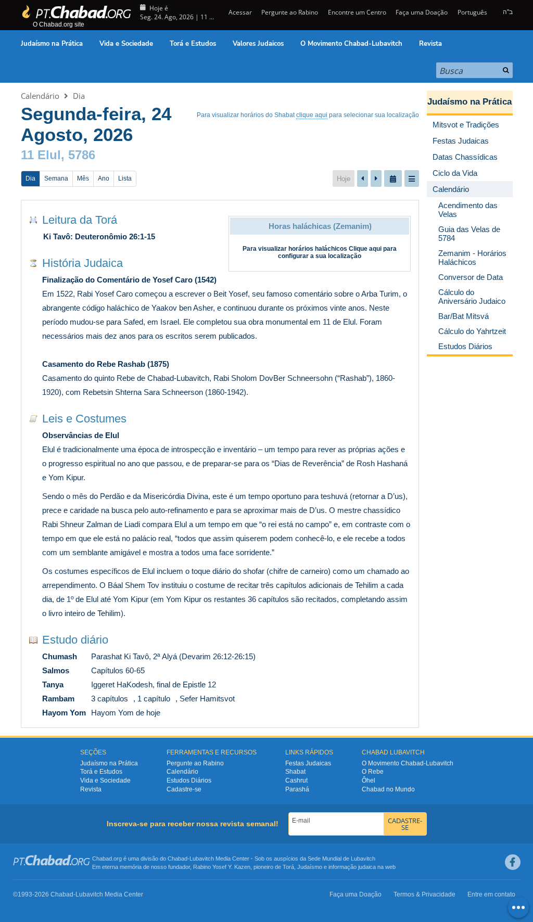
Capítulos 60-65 (118, 670)
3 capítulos (109, 698)
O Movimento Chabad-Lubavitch (351, 43)
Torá (288, 867)
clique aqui (311, 115)
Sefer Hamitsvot (207, 698)
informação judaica (352, 867)
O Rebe (373, 771)
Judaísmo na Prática (52, 43)
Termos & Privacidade (424, 894)
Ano (103, 178)
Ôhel (368, 780)
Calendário (40, 96)
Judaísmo (309, 867)
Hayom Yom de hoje (125, 712)
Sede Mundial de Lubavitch (341, 858)
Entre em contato (491, 894)
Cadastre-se (184, 789)
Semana (56, 178)
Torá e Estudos (193, 43)
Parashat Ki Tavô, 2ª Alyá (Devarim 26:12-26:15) (173, 656)
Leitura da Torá (79, 219)
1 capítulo (153, 698)
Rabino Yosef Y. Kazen (221, 867)
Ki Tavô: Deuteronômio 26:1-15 (99, 236)
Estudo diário (75, 639)
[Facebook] (513, 862)
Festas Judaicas (308, 763)
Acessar (239, 12)
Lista (125, 178)
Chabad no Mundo (388, 789)
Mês (83, 178)
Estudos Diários (189, 780)
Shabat (295, 771)
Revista (430, 43)
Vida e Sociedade (126, 43)
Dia (79, 96)
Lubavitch (201, 858)
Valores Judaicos (258, 43)
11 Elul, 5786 (58, 155)
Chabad (177, 858)
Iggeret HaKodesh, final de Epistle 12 (153, 684)
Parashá (297, 789)
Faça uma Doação (422, 12)
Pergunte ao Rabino (289, 12)
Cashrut (296, 780)
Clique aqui (365, 248)
